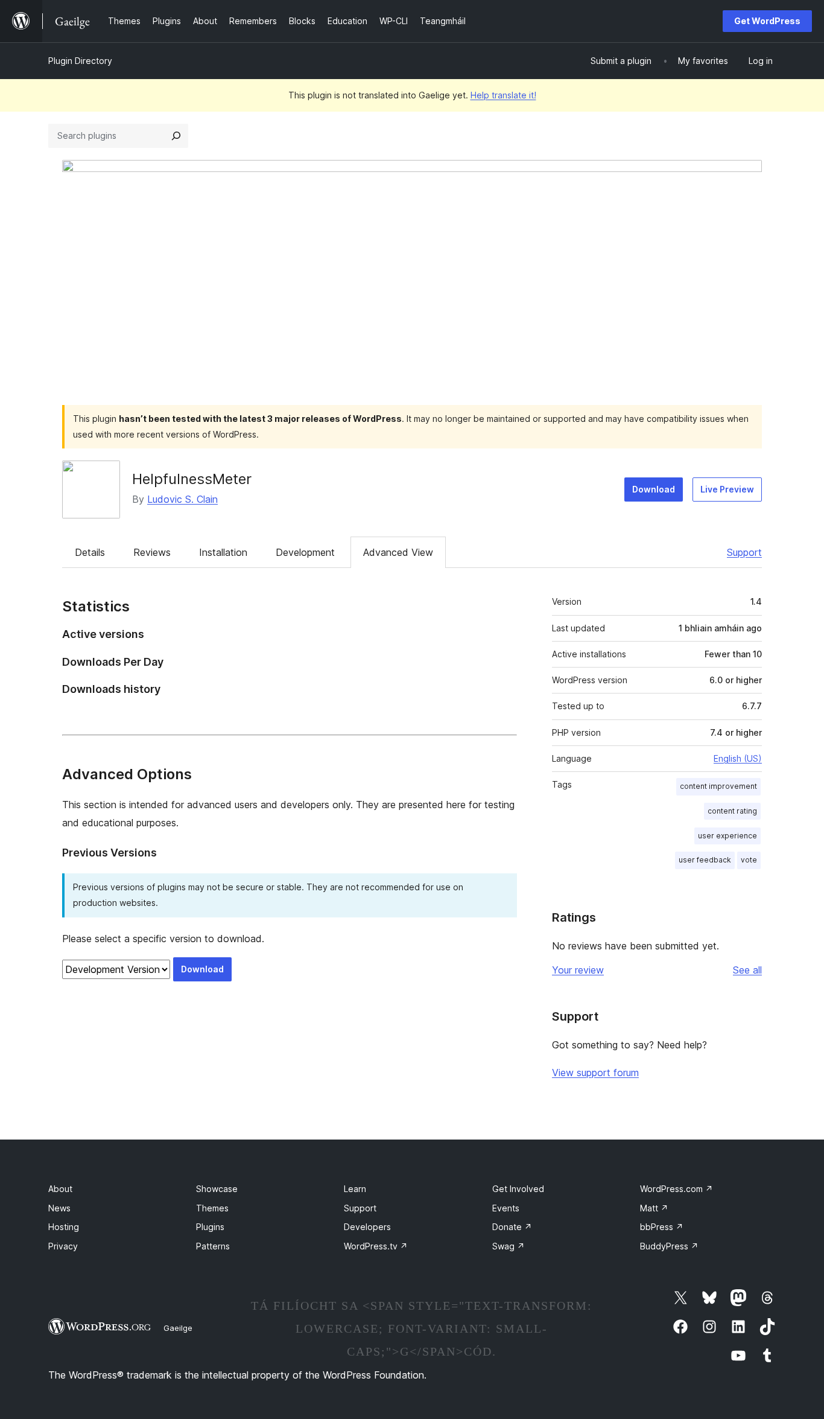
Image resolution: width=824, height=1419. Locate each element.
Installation (223, 552)
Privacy (63, 1246)
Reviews (152, 552)
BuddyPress (669, 1246)
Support (744, 552)
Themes (212, 1208)
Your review (578, 970)
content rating (732, 810)
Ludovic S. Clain (182, 499)
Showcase (217, 1189)
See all (747, 970)
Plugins (210, 1227)
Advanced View (398, 552)
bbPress (661, 1227)
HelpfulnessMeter (192, 479)
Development (305, 552)
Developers (367, 1227)
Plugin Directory (80, 61)
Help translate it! (503, 95)
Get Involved (518, 1189)
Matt (654, 1208)
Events (505, 1208)
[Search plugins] (176, 136)
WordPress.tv (376, 1246)
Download (653, 489)
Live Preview (727, 489)
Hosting (63, 1227)
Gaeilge (177, 1328)
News (59, 1208)
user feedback (705, 859)
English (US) (738, 758)
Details (90, 552)
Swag (508, 1246)
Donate (512, 1227)
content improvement (718, 786)
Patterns (213, 1246)
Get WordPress (767, 21)
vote (749, 859)
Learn (355, 1189)
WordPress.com (676, 1189)
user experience (727, 835)
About (60, 1189)
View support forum (595, 1073)
